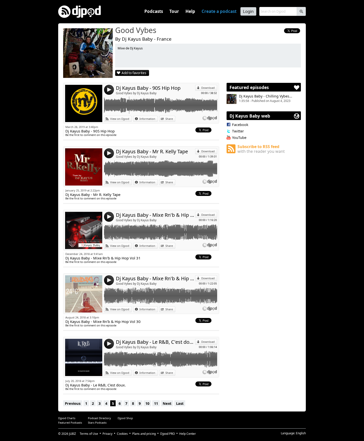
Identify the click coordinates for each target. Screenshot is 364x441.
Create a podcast (219, 11)
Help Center (187, 434)
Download (208, 88)
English (301, 433)
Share (169, 119)
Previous (72, 403)
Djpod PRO (167, 434)
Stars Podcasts (97, 422)
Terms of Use (89, 434)
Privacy (107, 434)
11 (156, 403)
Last (179, 403)
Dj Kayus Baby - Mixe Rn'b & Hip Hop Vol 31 (155, 215)
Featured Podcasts (70, 422)
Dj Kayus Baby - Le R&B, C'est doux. (155, 342)
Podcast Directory (99, 418)
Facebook (240, 124)
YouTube (239, 137)
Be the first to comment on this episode (90, 135)
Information (147, 119)
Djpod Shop (125, 418)
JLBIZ (72, 434)
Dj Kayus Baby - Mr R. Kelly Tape (152, 151)
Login (248, 11)
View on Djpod (119, 119)
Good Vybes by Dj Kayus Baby (136, 93)
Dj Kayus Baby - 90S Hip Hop (148, 88)
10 (147, 403)
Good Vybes (135, 30)
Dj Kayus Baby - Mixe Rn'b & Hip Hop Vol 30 (155, 278)
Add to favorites (134, 73)
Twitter (238, 131)
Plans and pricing (144, 434)
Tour (174, 11)
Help (190, 11)
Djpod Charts (66, 418)
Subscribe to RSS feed (261, 149)
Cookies (122, 434)
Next (167, 403)
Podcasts (153, 11)
